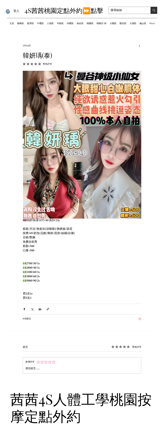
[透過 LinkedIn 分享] (39, 309)
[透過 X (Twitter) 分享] (32, 309)
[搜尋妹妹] (154, 10)
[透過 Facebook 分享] (24, 309)
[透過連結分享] (47, 309)
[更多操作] (139, 46)
